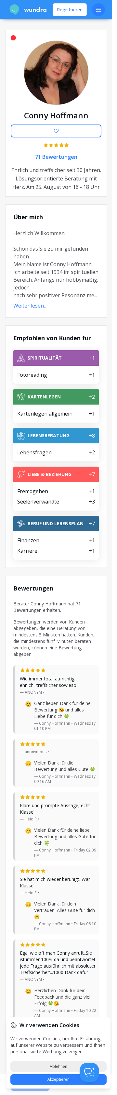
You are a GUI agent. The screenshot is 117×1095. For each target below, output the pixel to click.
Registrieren (70, 9)
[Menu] (98, 9)
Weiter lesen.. (29, 305)
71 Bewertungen (56, 156)
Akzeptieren (58, 1079)
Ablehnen (58, 1066)
